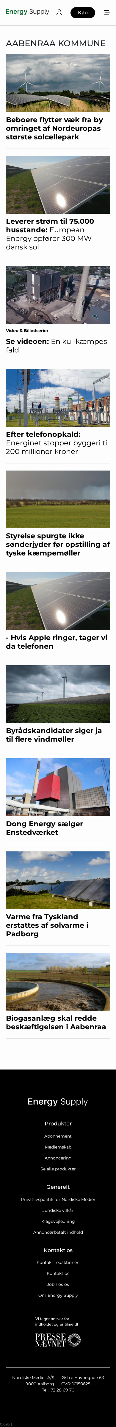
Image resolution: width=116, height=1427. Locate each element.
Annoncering (58, 1158)
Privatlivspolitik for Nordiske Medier (58, 1199)
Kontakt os (58, 1273)
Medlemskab (58, 1147)
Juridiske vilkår (58, 1210)
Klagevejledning (58, 1221)
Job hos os (58, 1284)
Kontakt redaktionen (58, 1262)
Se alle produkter (58, 1169)
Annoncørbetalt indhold (58, 1232)
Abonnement (58, 1136)
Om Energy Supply (58, 1295)
